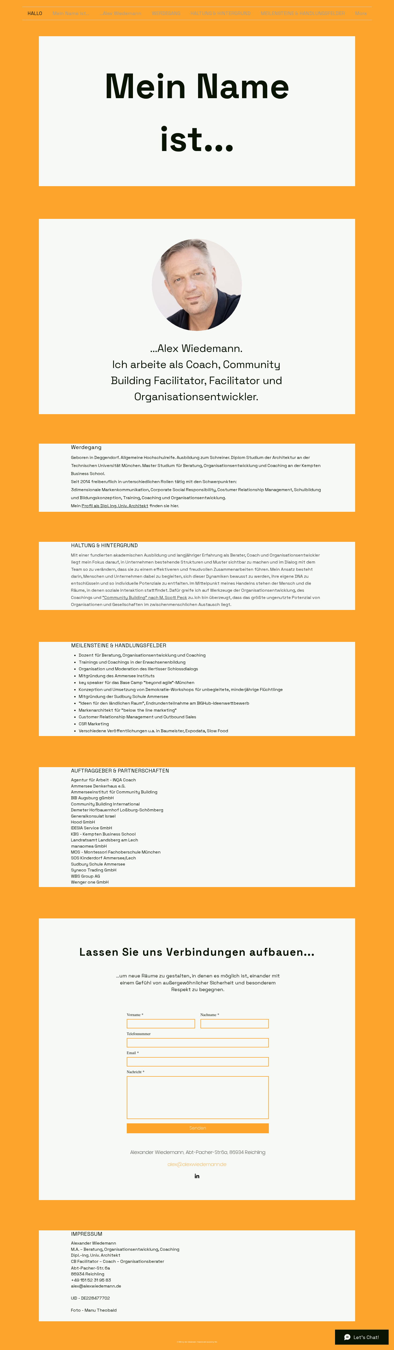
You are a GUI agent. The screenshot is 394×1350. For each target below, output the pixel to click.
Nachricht (134, 1072)
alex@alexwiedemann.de (197, 1164)
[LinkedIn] (197, 1176)
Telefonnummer (139, 1034)
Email (131, 1053)
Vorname (133, 1015)
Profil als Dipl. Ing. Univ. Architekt (115, 506)
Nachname (208, 1015)
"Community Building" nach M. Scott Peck (144, 597)
